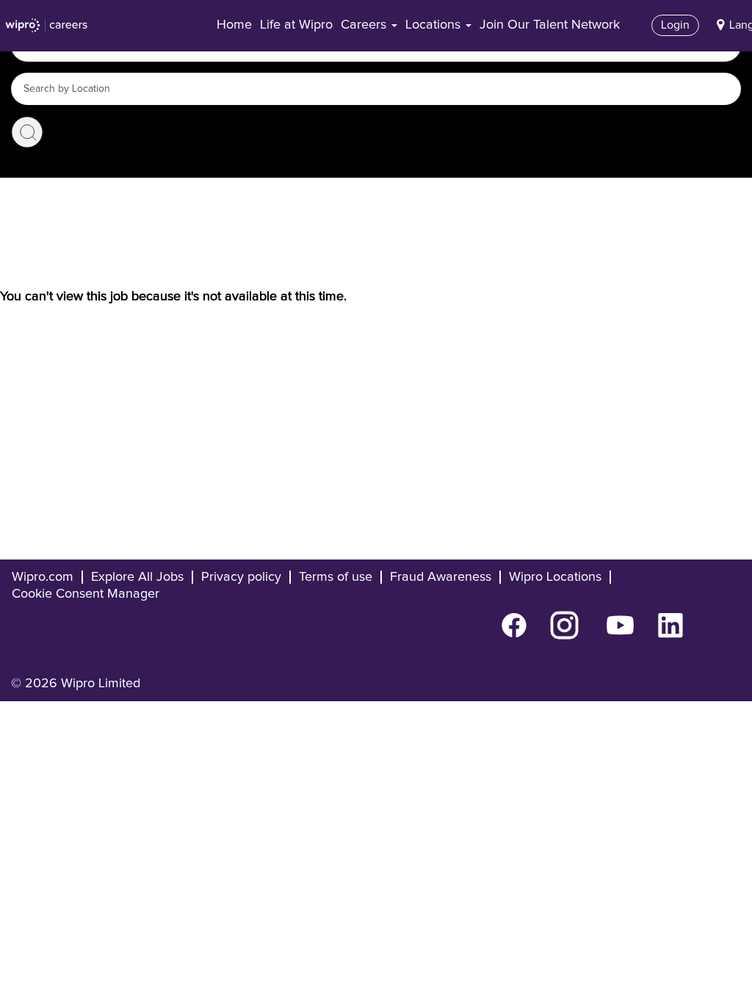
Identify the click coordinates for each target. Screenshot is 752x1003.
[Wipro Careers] (47, 25)
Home (234, 25)
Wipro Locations (555, 577)
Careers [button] (365, 25)
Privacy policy (241, 577)
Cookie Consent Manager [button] (85, 594)
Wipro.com (42, 577)
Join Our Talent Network (550, 25)
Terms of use (335, 577)
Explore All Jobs (137, 577)
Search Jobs (27, 132)
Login (675, 25)
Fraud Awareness (440, 577)
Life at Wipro (296, 25)
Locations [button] (434, 25)
